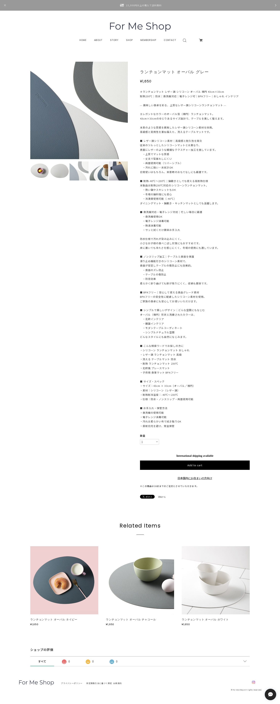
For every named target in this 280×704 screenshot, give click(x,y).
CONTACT (170, 40)
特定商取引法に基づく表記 (99, 683)
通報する (162, 497)
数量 (142, 435)
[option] (79, 110)
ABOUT (98, 40)
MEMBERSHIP (148, 40)
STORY (114, 40)
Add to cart (194, 465)
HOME (82, 40)
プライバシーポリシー (71, 683)
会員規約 (117, 683)
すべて (42, 661)
